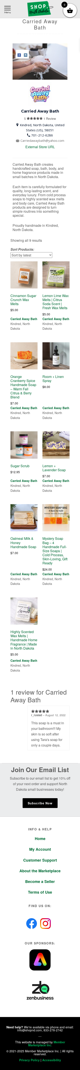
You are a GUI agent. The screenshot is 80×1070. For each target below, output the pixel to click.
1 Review (42, 118)
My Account (40, 849)
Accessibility (51, 1060)
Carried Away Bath (23, 319)
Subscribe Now (40, 803)
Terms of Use (40, 892)
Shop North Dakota (40, 9)
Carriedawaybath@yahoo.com (42, 140)
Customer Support (40, 860)
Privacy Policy (29, 1060)
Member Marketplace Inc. (46, 1043)
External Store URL (40, 146)
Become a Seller (40, 881)
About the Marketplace (40, 871)
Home (40, 838)
